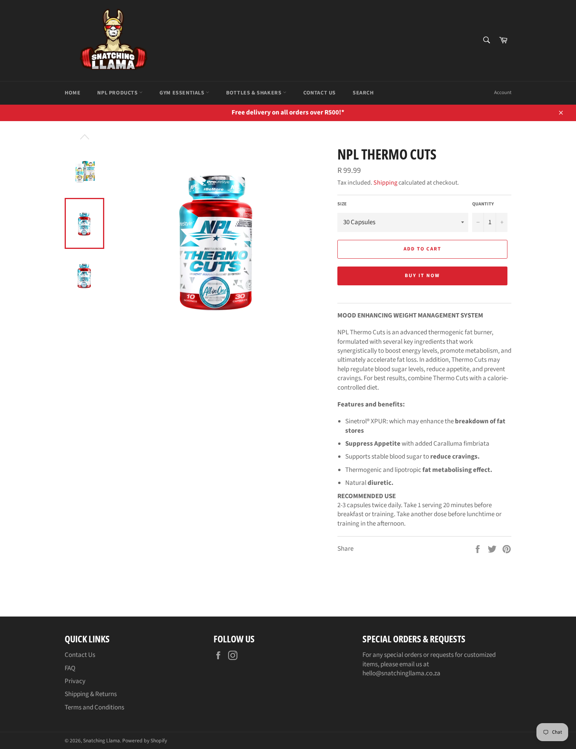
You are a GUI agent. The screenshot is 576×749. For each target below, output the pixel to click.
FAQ (70, 668)
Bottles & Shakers (254, 93)
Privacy (75, 681)
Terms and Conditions (94, 707)
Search (363, 93)
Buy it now (422, 275)
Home (72, 93)
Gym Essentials (182, 93)
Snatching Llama (101, 740)
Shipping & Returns (91, 694)
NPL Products (118, 93)
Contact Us (319, 93)
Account (502, 92)
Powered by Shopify (144, 740)
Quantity (483, 204)
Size (342, 204)
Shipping (385, 182)
